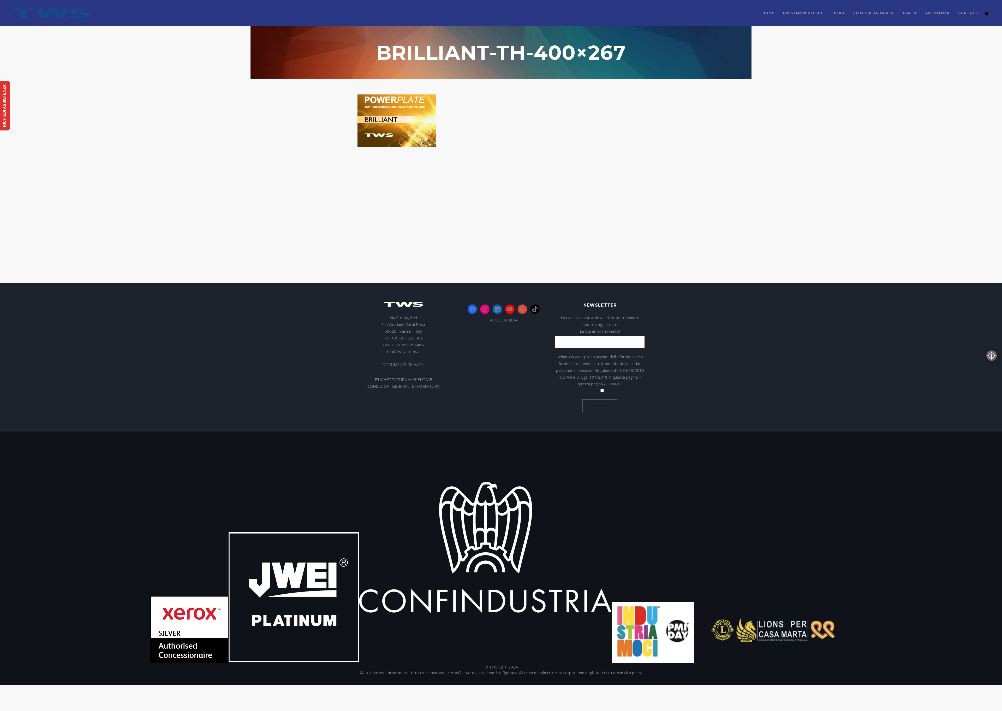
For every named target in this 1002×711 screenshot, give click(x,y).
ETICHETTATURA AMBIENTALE (403, 379)
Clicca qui (614, 383)
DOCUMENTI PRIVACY (403, 364)
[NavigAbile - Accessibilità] (991, 355)
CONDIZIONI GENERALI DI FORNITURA (403, 386)
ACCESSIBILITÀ (503, 319)
